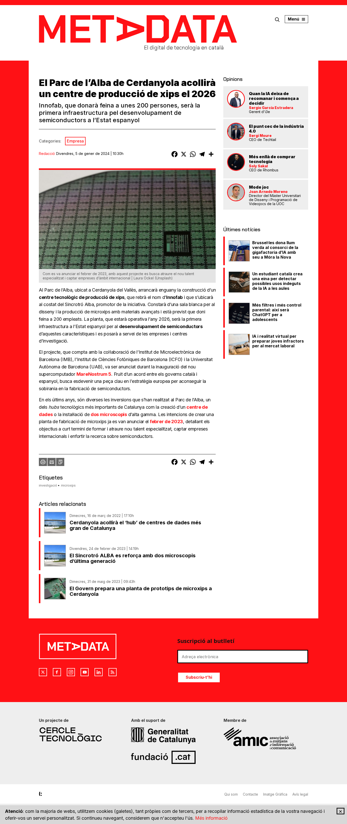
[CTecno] (81, 734)
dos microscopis (109, 414)
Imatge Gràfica (275, 794)
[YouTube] (85, 672)
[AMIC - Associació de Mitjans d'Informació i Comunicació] (266, 738)
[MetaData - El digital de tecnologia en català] (138, 29)
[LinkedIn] (98, 672)
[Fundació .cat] (173, 757)
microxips (68, 485)
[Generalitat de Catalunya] (173, 735)
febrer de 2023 (166, 421)
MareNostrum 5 (94, 374)
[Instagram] (71, 672)
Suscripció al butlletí (205, 640)
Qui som (231, 794)
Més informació (211, 818)
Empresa (75, 141)
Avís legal (300, 794)
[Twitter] (43, 672)
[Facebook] (57, 672)
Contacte (250, 794)
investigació (48, 485)
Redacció (47, 153)
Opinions (233, 79)
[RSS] (112, 672)
